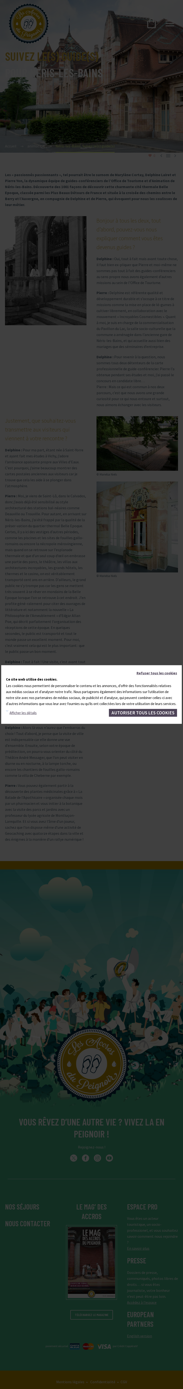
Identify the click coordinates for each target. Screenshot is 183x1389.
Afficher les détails (23, 713)
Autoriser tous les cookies (143, 713)
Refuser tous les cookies (157, 673)
